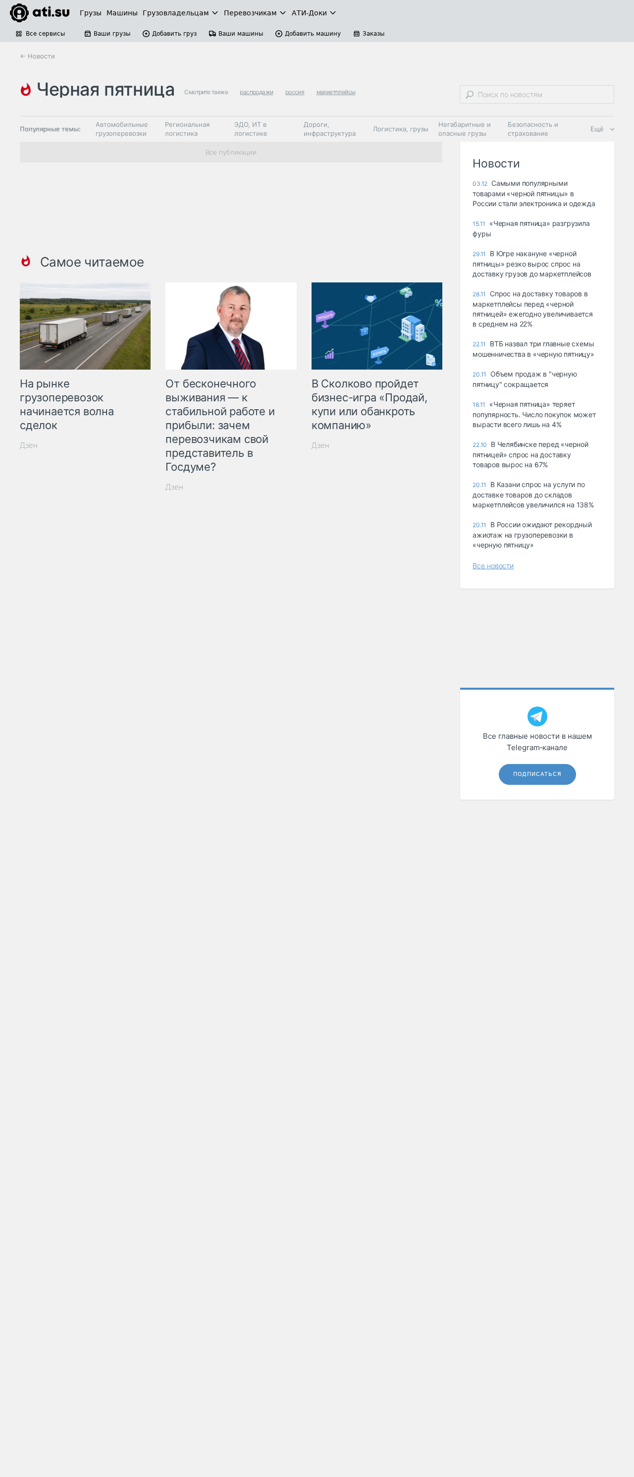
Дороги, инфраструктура (330, 128)
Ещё (597, 129)
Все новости (493, 565)
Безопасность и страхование (533, 128)
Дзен (29, 445)
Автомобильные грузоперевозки (122, 128)
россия (294, 92)
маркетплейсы (336, 92)
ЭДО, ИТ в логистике (250, 128)
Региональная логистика (187, 128)
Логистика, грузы (400, 129)
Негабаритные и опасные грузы (464, 128)
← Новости (37, 56)
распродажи (256, 92)
